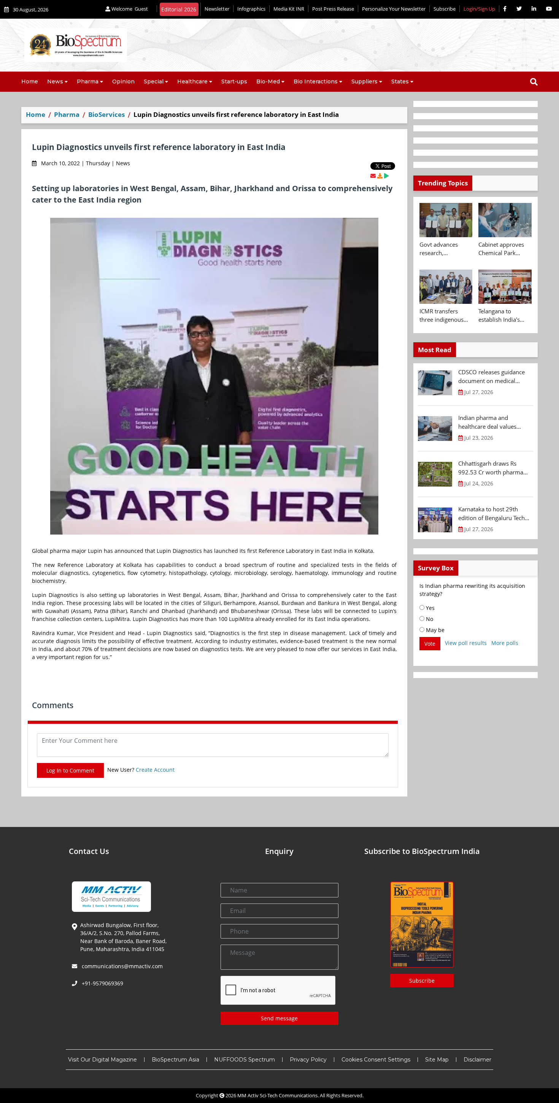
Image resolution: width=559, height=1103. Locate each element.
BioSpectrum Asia (175, 1059)
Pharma (87, 81)
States (400, 81)
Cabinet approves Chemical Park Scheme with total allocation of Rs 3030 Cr (501, 249)
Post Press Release (333, 8)
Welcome (129, 8)
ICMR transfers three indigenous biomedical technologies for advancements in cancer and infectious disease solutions (442, 315)
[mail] (373, 175)
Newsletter (217, 8)
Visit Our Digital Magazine (102, 1059)
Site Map (437, 1059)
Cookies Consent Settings (375, 1059)
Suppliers (364, 81)
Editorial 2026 (178, 9)
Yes (429, 607)
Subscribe (445, 8)
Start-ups (234, 81)
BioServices (106, 114)
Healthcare (192, 81)
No (428, 619)
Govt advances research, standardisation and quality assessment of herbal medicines (445, 249)
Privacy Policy (308, 1059)
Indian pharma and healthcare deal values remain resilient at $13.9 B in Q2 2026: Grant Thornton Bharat (495, 422)
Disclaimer (477, 1059)
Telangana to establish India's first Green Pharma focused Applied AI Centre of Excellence (504, 315)
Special (154, 81)
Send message (279, 1018)
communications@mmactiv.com (121, 966)
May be (434, 630)
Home (29, 81)
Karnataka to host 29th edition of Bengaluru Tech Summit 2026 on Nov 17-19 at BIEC (495, 513)
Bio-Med (268, 81)
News (55, 81)
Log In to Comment (70, 770)
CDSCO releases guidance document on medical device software (491, 376)
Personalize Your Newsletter (394, 8)
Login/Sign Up (479, 8)
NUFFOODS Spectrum (244, 1059)
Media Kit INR (288, 8)
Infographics (251, 8)
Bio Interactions (316, 81)
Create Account (155, 769)
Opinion (123, 81)
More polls (504, 642)
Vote (429, 643)
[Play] (386, 175)
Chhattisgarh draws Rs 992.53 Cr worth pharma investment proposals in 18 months (494, 468)
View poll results (466, 642)
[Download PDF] (380, 175)
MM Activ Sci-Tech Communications (277, 1095)
